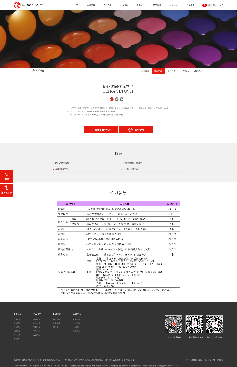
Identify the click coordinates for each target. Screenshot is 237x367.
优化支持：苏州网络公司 (213, 360)
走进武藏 (91, 5)
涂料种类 (172, 71)
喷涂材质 (158, 71)
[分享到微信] (121, 99)
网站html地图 (114, 360)
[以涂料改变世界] (28, 5)
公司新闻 (76, 319)
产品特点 (185, 71)
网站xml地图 (103, 360)
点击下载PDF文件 (104, 129)
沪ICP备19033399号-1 (127, 360)
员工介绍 (56, 319)
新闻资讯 (157, 5)
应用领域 (145, 71)
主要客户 (17, 339)
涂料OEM (174, 5)
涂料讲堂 (76, 327)
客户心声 (17, 335)
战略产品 (198, 71)
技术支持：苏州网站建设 (193, 360)
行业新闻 (76, 323)
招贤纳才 (140, 5)
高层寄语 (17, 319)
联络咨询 (191, 5)
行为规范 (17, 327)
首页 (76, 5)
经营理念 (17, 323)
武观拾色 (76, 331)
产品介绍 (107, 5)
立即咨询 (139, 129)
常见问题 (56, 323)
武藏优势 (17, 331)
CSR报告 (124, 5)
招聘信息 (56, 327)
